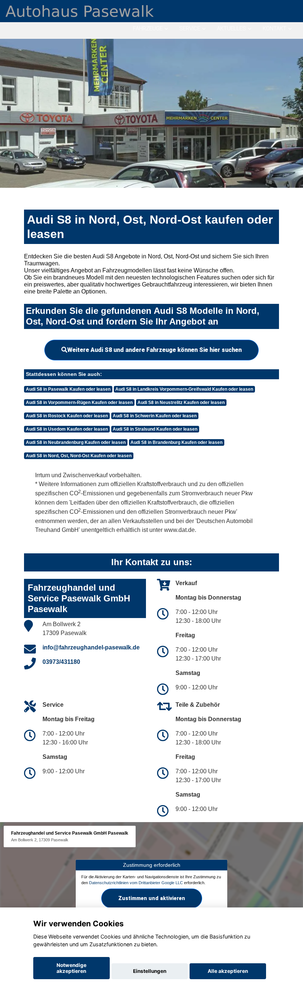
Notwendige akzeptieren (71, 968)
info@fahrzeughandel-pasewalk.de (91, 647)
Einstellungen (149, 971)
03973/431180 (61, 662)
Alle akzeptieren (228, 971)
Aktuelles (231, 28)
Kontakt (274, 28)
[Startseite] (80, 10)
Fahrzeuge (148, 28)
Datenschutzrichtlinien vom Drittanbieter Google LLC (136, 882)
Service (189, 28)
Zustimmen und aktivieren (151, 898)
